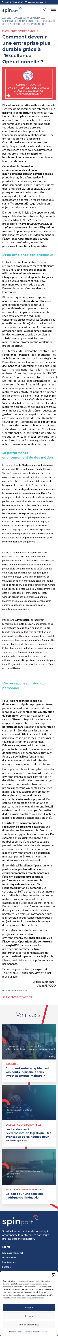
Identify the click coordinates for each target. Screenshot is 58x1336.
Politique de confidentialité (36, 1332)
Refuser (29, 1316)
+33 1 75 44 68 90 (14, 2)
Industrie (12, 1063)
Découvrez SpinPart (12, 1252)
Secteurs (7, 1266)
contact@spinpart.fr (37, 2)
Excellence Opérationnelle (29, 18)
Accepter (29, 1307)
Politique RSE (9, 1257)
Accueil (6, 18)
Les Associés (9, 1262)
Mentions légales (16, 1332)
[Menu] (52, 9)
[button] (53, 1275)
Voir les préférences (29, 1324)
